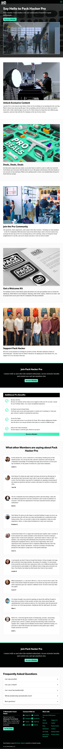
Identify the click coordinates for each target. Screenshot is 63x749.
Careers (53, 715)
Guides (53, 723)
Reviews (45, 723)
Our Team (45, 731)
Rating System (55, 731)
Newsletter (46, 729)
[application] (31, 38)
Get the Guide (8, 728)
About (44, 720)
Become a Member (10, 19)
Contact (53, 729)
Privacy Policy (55, 734)
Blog (44, 726)
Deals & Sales (55, 726)
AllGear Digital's (20, 743)
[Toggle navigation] (61, 1)
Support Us (54, 720)
